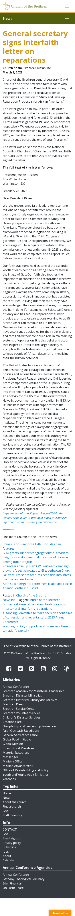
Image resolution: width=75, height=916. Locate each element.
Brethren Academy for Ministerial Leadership (33, 691)
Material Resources (16, 753)
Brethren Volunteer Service (21, 713)
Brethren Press (13, 704)
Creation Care (12, 722)
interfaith (27, 609)
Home (7, 793)
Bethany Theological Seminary (23, 879)
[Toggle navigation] (67, 6)
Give (6, 811)
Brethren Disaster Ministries (22, 695)
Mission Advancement (18, 766)
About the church (14, 802)
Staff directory (12, 815)
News (6, 798)
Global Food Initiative (17, 739)
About (7, 856)
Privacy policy (12, 843)
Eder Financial (12, 883)
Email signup (11, 838)
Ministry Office (13, 761)
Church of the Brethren (44, 600)
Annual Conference (16, 687)
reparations (44, 609)
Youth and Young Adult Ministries (26, 775)
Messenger (10, 757)
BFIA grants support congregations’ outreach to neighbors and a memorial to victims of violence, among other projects (36, 557)
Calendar (9, 860)
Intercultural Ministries (18, 748)
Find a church (12, 806)
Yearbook (9, 779)
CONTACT (10, 830)
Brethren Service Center (19, 709)
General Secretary (31, 604)
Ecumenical (10, 604)
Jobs (6, 851)
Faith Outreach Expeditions (21, 731)
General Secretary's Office (20, 735)
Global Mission (13, 744)
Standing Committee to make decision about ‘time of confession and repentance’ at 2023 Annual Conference (37, 617)
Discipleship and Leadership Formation (29, 726)
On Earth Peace (13, 888)
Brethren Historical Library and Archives (30, 700)
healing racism (55, 604)
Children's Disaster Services (21, 717)
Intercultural (11, 609)
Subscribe (9, 847)
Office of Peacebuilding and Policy (25, 770)
